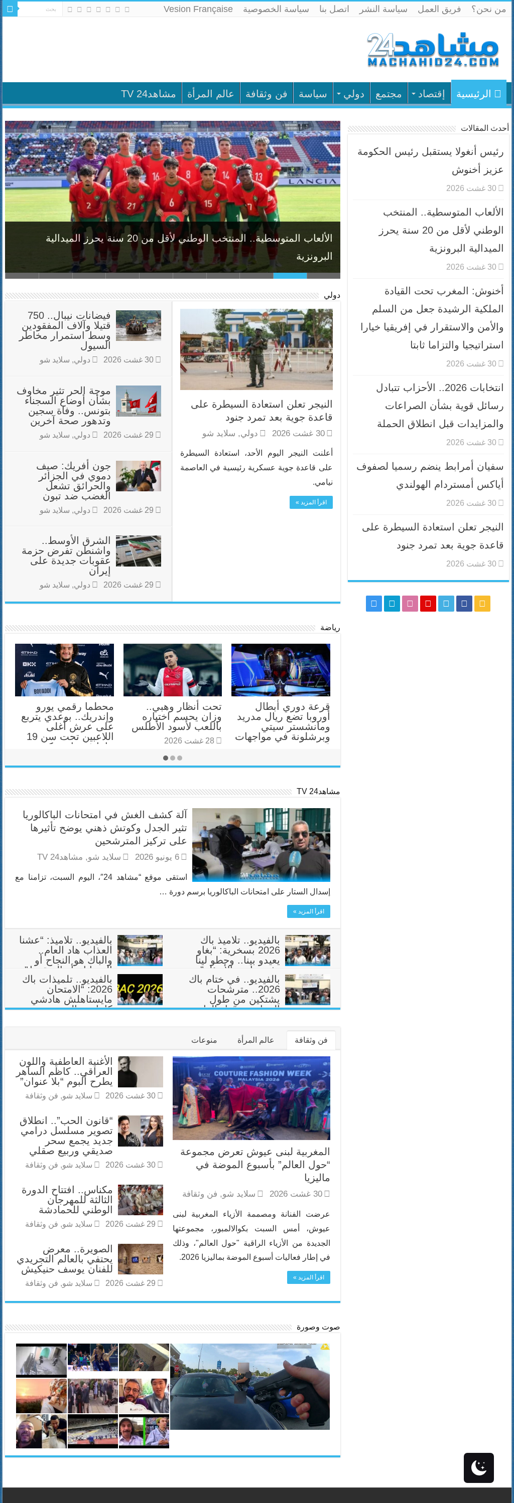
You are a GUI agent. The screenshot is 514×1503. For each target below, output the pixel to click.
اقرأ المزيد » (311, 502)
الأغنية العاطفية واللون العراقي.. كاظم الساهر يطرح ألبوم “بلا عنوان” (64, 1071)
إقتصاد (431, 93)
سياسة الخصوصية (276, 9)
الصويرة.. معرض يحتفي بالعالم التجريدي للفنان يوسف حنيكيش (65, 1258)
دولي (353, 93)
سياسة (313, 93)
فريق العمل (439, 9)
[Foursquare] (79, 10)
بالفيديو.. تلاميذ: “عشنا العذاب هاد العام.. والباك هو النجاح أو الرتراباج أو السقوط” (65, 955)
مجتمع (388, 93)
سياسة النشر (383, 9)
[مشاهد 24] (432, 48)
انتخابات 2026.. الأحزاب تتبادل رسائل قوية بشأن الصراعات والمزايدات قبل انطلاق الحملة (440, 405)
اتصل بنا (334, 9)
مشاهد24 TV (148, 93)
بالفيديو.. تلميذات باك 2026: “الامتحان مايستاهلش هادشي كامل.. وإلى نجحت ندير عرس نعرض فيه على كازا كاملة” (92, 1004)
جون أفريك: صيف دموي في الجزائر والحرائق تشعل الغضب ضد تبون (73, 480)
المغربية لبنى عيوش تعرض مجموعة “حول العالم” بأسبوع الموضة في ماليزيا (255, 1164)
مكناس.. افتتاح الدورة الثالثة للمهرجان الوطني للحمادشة (67, 1199)
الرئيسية (473, 93)
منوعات (204, 1040)
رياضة (330, 627)
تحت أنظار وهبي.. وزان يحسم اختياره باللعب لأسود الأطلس (177, 716)
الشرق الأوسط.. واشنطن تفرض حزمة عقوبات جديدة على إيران (66, 555)
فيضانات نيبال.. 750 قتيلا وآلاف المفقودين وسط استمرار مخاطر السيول (65, 330)
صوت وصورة (318, 1327)
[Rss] (127, 10)
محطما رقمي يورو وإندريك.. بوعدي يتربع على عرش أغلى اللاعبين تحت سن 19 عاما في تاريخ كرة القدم (67, 731)
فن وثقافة (266, 93)
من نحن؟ (488, 9)
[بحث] (10, 9)
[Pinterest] (98, 10)
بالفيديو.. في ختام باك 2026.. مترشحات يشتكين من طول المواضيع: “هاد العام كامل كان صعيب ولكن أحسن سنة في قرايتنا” (259, 1004)
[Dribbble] (89, 10)
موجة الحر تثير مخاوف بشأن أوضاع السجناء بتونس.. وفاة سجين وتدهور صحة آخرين (64, 405)
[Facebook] (117, 10)
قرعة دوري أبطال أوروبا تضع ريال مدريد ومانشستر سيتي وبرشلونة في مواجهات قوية (282, 726)
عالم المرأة (210, 93)
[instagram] (70, 10)
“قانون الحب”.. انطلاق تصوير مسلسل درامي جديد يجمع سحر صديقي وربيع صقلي (66, 1135)
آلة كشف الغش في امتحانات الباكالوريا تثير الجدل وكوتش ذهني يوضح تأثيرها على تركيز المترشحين (105, 827)
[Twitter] (108, 10)
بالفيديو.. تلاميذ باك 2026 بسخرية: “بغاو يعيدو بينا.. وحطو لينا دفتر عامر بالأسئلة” (237, 955)
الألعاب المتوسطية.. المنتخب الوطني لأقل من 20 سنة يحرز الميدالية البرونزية (441, 230)
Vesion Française (198, 9)
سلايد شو (218, 433)
